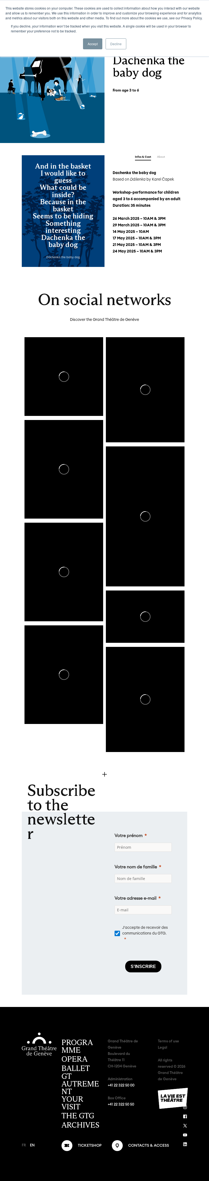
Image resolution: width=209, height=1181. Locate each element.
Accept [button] (93, 43)
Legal (162, 1047)
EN (32, 1145)
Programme (77, 1046)
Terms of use (168, 1041)
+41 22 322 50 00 (121, 1085)
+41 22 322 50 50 (121, 1104)
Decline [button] (116, 43)
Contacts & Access (148, 1145)
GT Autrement (80, 1084)
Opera (74, 1059)
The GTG (78, 1116)
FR (24, 1145)
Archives (80, 1125)
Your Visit (72, 1103)
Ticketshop (90, 1145)
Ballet (76, 1068)
